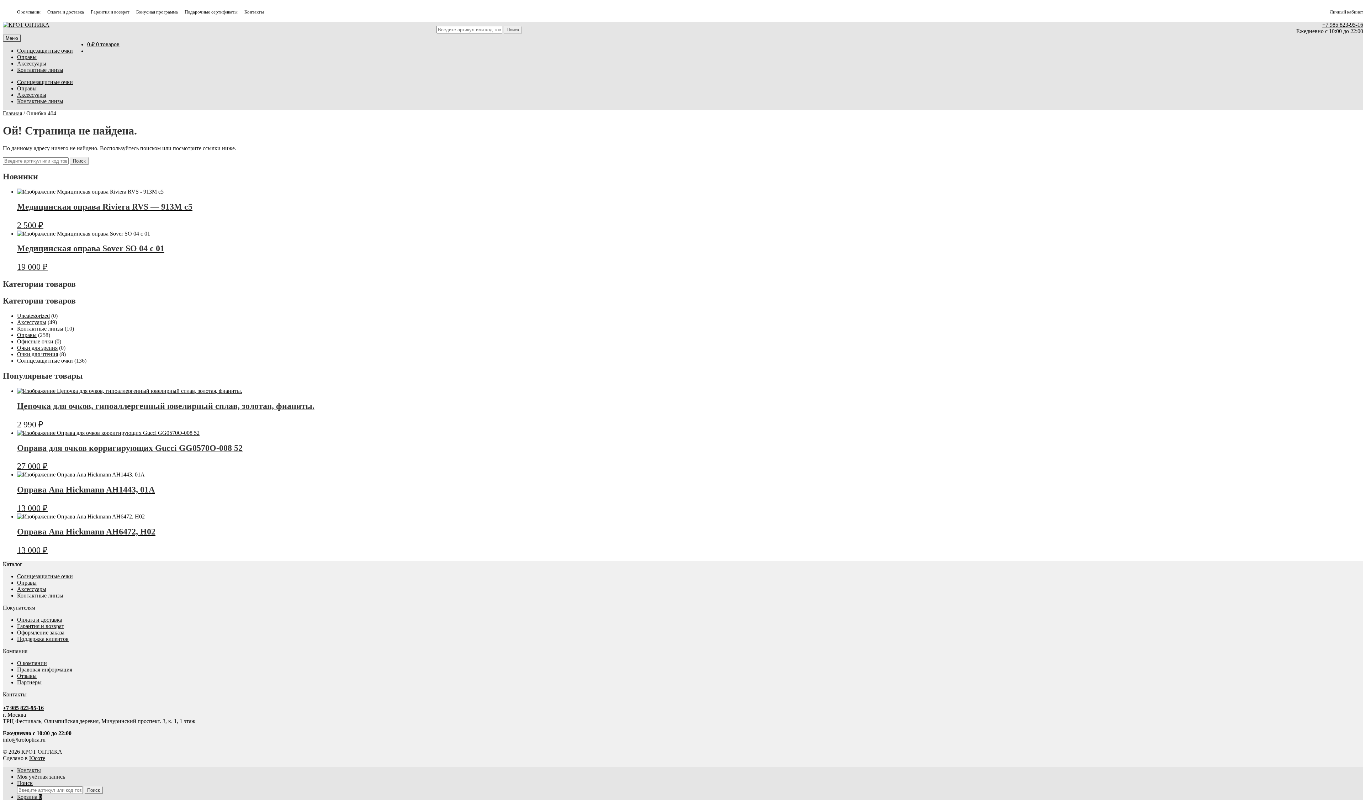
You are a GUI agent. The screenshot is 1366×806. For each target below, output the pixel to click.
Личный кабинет (1346, 12)
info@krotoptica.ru (24, 740)
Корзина (29, 797)
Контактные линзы (40, 70)
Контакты (254, 12)
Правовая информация (44, 670)
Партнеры (29, 682)
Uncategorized (33, 316)
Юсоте (37, 758)
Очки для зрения (37, 348)
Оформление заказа (40, 632)
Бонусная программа (157, 12)
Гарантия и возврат (110, 12)
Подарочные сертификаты (211, 12)
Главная (12, 113)
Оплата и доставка (65, 12)
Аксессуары (31, 63)
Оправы (27, 57)
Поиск (25, 783)
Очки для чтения (37, 354)
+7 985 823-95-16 (1342, 25)
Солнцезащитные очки (45, 51)
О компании (29, 12)
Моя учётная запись (41, 777)
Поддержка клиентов (43, 639)
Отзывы (27, 676)
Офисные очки (35, 341)
